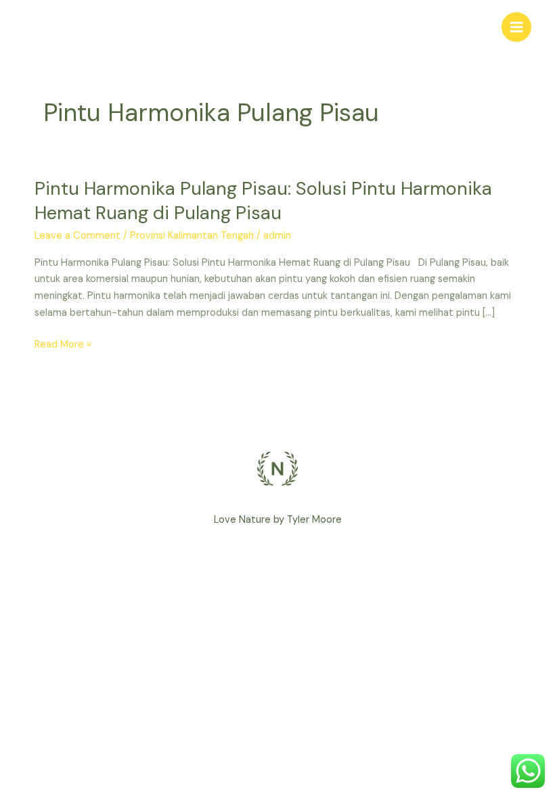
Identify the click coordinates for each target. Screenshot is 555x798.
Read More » (63, 345)
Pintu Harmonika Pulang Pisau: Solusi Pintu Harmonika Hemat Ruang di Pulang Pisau (263, 201)
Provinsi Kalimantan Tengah (192, 235)
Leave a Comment (77, 235)
